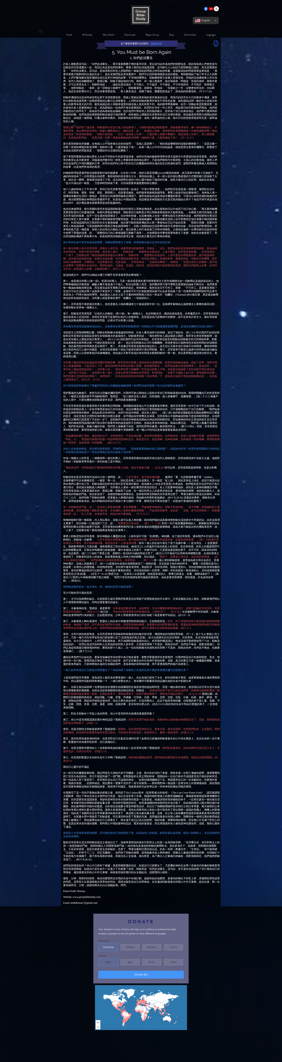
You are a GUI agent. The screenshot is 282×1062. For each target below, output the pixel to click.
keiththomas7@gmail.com (83, 902)
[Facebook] (205, 8)
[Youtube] (211, 8)
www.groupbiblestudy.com (87, 897)
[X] (216, 8)
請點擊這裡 (156, 43)
